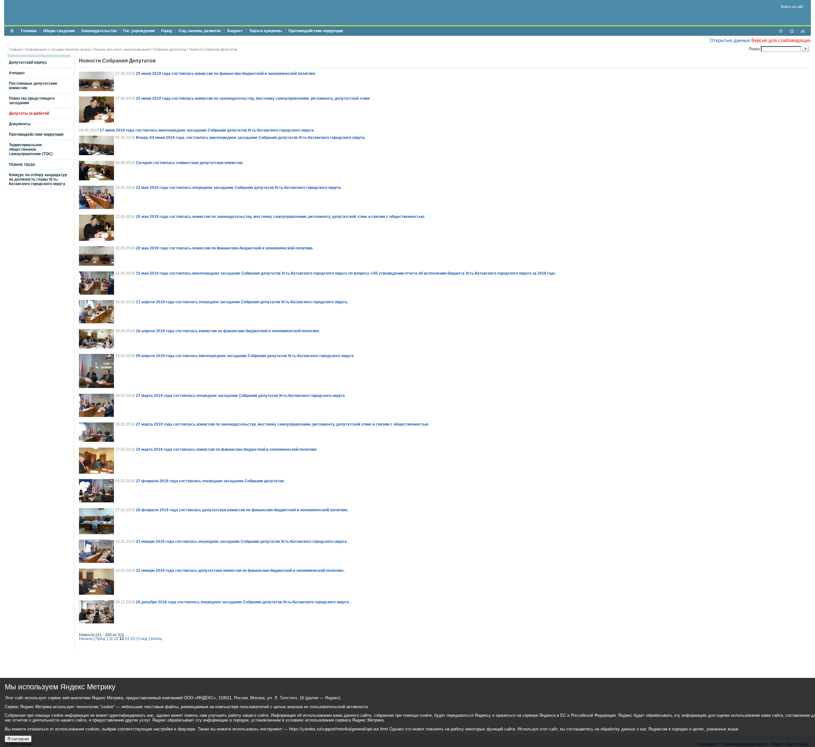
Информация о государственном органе (57, 49)
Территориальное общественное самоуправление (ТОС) (31, 149)
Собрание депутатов (169, 49)
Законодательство (99, 31)
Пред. (101, 639)
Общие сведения (59, 31)
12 (116, 639)
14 (127, 639)
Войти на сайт (792, 7)
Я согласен (18, 738)
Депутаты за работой (29, 113)
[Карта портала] (803, 31)
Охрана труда (22, 164)
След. (143, 639)
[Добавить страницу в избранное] (780, 31)
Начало (86, 639)
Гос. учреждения (139, 31)
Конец (156, 639)
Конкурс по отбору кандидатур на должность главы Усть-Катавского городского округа (38, 179)
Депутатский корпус (28, 62)
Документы (20, 124)
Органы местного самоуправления (121, 49)
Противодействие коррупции (315, 31)
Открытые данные (730, 40)
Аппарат (17, 73)
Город (166, 31)
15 (132, 639)
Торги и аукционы (265, 31)
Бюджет (235, 31)
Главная (29, 31)
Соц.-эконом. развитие (200, 31)
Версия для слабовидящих (781, 40)
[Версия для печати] (792, 31)
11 (111, 639)
